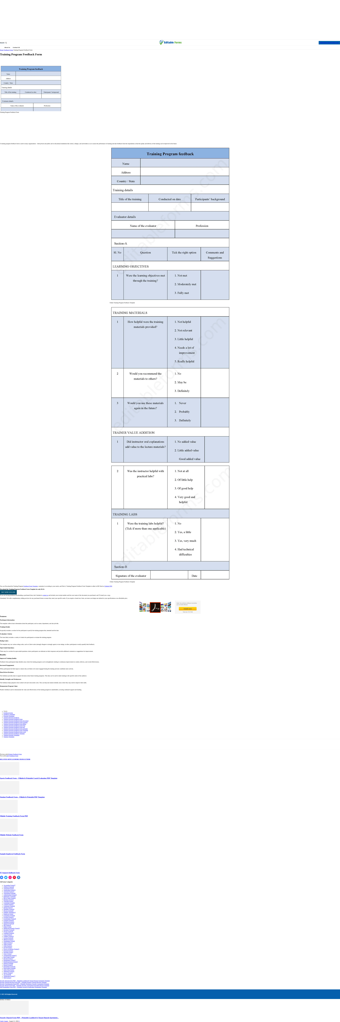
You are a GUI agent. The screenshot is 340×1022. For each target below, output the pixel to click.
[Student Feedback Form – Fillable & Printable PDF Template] (9, 793)
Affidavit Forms (9, 887)
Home (1, 50)
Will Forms (7, 978)
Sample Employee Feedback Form (12, 854)
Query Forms (8, 954)
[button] (3, 43)
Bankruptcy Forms (9, 896)
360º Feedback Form (12, 756)
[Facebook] (3, 746)
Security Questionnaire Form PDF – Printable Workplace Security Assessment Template (24, 984)
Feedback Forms (8, 50)
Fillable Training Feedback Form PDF (14, 816)
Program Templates (9, 716)
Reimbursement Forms (11, 962)
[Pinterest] (16, 746)
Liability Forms (9, 936)
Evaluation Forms (9, 915)
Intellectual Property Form (12, 928)
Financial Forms (9, 923)
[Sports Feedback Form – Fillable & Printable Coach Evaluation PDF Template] (9, 775)
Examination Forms (10, 919)
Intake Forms (8, 927)
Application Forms (9, 890)
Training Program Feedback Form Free (14, 725)
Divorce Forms (8, 911)
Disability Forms (9, 909)
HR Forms (7, 925)
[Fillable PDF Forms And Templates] (170, 42)
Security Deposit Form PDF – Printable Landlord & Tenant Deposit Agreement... (29, 1018)
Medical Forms (8, 939)
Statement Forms (9, 971)
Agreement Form (9, 888)
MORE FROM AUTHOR (22, 759)
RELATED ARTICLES (7, 759)
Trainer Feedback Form (15, 754)
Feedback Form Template (30, 586)
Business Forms (9, 899)
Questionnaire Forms (10, 955)
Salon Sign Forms (9, 970)
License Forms (8, 938)
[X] (9, 746)
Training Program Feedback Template (14, 733)
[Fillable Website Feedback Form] (9, 831)
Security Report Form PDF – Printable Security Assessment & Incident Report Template (24, 985)
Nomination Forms (9, 941)
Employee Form (8, 914)
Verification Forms (9, 976)
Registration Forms (10, 960)
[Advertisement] (28, 128)
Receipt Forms (8, 958)
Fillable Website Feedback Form (11, 835)
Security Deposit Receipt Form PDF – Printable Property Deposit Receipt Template (23, 982)
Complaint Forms (9, 903)
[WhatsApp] (22, 746)
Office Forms (8, 944)
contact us (45, 595)
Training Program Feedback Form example (16, 722)
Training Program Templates (11, 735)
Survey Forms (8, 973)
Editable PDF (108, 586)
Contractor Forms (9, 906)
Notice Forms (8, 942)
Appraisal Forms (9, 891)
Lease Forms (8, 935)
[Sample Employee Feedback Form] (9, 850)
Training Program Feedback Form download (16, 721)
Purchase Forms (8, 952)
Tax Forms (7, 974)
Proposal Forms (8, 950)
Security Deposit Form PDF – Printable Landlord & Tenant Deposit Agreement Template (25, 981)
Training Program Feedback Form (13, 719)
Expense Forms (9, 920)
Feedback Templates (9, 714)
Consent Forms (8, 904)
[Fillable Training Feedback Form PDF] (9, 812)
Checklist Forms (8, 901)
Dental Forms (8, 907)
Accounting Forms (9, 885)
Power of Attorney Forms (11, 949)
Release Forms (8, 963)
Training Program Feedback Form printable (16, 729)
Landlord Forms (9, 933)
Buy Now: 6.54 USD (8, 592)
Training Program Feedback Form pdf (14, 727)
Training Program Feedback (11, 717)
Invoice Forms (8, 931)
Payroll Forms (8, 947)
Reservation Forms (9, 968)
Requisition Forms (9, 966)
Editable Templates (10, 912)
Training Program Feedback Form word (15, 732)
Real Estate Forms (9, 957)
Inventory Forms (9, 930)
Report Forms (8, 965)
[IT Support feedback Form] (9, 869)
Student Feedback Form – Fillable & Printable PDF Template (22, 797)
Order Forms (8, 946)
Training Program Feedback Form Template (16, 730)
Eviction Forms (9, 917)
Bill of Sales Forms (10, 898)
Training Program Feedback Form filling (15, 724)
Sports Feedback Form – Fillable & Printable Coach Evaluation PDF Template (28, 778)
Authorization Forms (10, 895)
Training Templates (9, 737)
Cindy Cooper (4, 1021)
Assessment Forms (9, 893)
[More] (39, 60)
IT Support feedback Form (10, 873)
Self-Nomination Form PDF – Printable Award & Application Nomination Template (23, 987)
